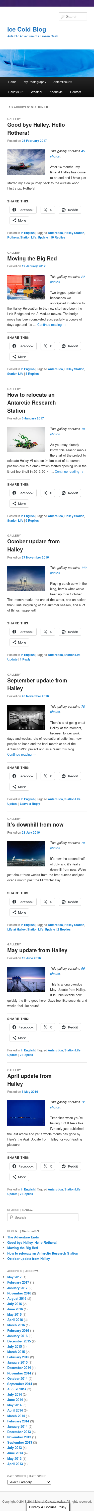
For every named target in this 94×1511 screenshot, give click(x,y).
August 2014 (16, 1389)
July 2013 (14, 1447)
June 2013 (15, 1452)
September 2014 (19, 1383)
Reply (25, 659)
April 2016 (15, 1319)
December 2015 (19, 1341)
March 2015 (16, 1351)
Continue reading (51, 324)
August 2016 (16, 1298)
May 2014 (14, 1404)
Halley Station (74, 232)
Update (43, 237)
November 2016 (19, 1293)
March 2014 (16, 1415)
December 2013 (19, 1431)
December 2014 (19, 1367)
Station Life (28, 237)
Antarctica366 (62, 81)
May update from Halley (37, 950)
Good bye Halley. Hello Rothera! (32, 1242)
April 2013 (15, 1463)
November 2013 (19, 1437)
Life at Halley (16, 929)
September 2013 (19, 1442)
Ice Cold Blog (26, 29)
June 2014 (15, 1399)
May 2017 (14, 1277)
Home (12, 81)
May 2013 (14, 1458)
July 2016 (14, 1303)
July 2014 (14, 1394)
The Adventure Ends (23, 1237)
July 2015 (14, 1346)
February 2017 (18, 1282)
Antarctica (55, 232)
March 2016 (16, 1324)
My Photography (35, 81)
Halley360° (16, 92)
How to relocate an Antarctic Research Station (31, 402)
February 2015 (18, 1357)
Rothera (13, 237)
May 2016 (14, 1314)
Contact (75, 92)
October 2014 (17, 1378)
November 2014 (19, 1373)
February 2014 (18, 1421)
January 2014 (17, 1426)
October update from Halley (28, 1258)
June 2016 (15, 1309)
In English (28, 232)
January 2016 (17, 1335)
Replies (57, 237)
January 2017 (17, 1287)
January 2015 (17, 1362)
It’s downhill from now (35, 824)
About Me (56, 92)
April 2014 (15, 1410)
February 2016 (18, 1330)
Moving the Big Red (32, 258)
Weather (36, 92)
